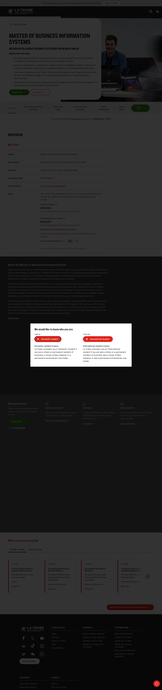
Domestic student (49, 339)
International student (99, 339)
